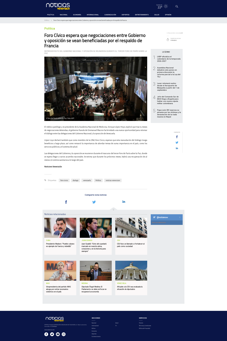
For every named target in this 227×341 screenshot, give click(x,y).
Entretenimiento (96, 336)
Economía (94, 331)
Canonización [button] (110, 15)
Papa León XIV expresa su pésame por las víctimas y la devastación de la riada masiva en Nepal (169, 113)
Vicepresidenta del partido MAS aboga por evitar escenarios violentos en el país (58, 289)
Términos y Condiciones (145, 325)
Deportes (94, 333)
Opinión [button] (168, 15)
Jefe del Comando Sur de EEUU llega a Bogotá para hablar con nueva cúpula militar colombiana (168, 100)
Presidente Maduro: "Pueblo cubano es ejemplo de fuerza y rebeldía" (60, 245)
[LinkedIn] (177, 148)
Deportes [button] (125, 15)
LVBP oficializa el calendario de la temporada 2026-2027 (169, 59)
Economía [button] (77, 15)
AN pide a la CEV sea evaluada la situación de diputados (129, 288)
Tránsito (141, 323)
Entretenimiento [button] (142, 15)
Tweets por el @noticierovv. (159, 222)
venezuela (87, 180)
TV (116, 325)
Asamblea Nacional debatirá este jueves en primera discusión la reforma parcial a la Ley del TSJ (168, 72)
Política (46, 20)
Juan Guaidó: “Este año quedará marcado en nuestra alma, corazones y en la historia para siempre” (94, 247)
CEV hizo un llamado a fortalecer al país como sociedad (130, 245)
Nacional (94, 323)
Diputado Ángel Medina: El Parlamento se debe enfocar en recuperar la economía (94, 289)
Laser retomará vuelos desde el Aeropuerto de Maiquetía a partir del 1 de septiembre (168, 86)
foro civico (64, 180)
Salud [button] (156, 15)
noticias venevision (113, 180)
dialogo (75, 180)
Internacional (95, 325)
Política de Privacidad (144, 328)
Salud (116, 323)
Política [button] (50, 15)
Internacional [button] (93, 15)
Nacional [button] (64, 15)
